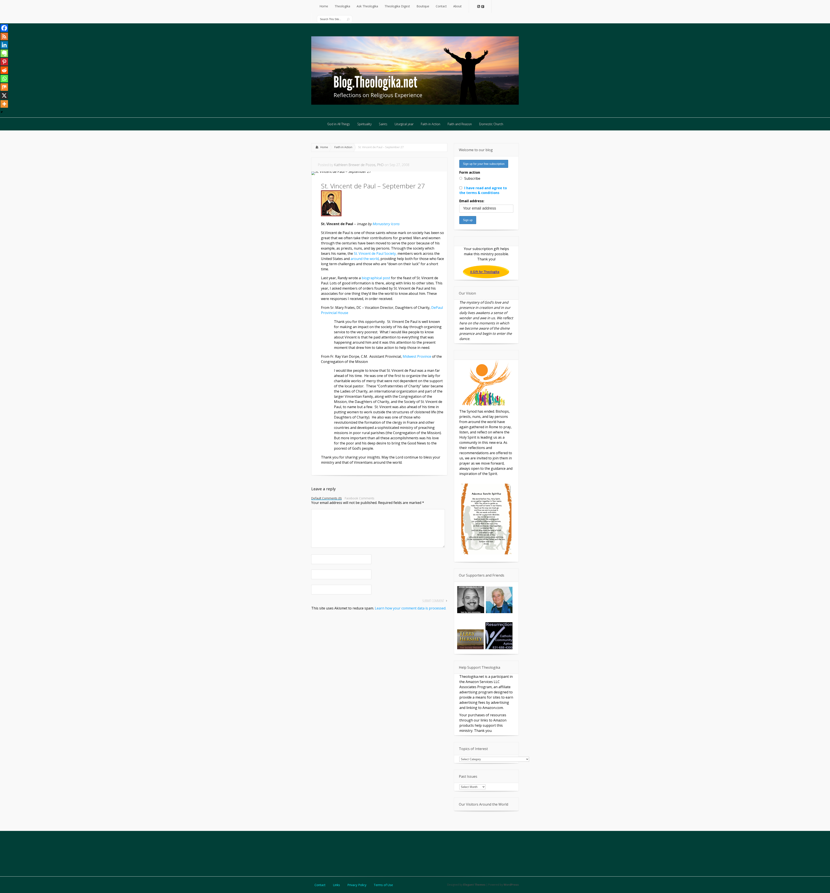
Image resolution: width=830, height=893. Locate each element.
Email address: (471, 201)
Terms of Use (383, 885)
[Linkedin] (4, 45)
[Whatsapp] (4, 78)
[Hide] (1, 112)
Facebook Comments (359, 498)
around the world (365, 258)
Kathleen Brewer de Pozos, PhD (359, 164)
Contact (320, 885)
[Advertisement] (415, 853)
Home (324, 147)
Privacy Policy (356, 885)
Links (336, 885)
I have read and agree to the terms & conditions (483, 190)
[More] (4, 104)
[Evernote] (4, 53)
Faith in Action (343, 147)
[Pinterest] (4, 62)
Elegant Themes (474, 885)
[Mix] (4, 87)
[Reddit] (4, 70)
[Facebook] (4, 28)
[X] (4, 95)
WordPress (511, 885)
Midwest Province (417, 356)
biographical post (376, 278)
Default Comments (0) (326, 498)
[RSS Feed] (4, 36)
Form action (469, 172)
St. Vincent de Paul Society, (375, 253)
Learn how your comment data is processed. (410, 608)
